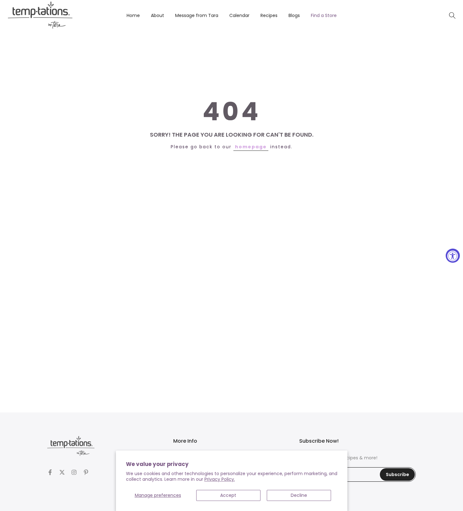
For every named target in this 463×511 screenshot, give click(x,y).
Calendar (239, 15)
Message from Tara (196, 15)
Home (133, 15)
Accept (228, 495)
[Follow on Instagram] (74, 472)
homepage (251, 147)
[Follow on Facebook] (50, 472)
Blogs (294, 15)
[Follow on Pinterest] (86, 472)
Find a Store (324, 15)
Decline (299, 495)
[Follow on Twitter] (62, 472)
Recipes (268, 15)
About (157, 15)
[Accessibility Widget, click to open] (453, 255)
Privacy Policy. (219, 479)
